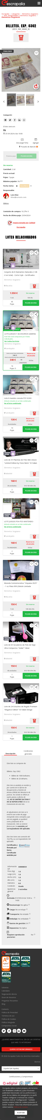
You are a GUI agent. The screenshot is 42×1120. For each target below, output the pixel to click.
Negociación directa (9, 994)
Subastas (5, 988)
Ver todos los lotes (11, 341)
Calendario (6, 991)
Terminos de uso (8, 1016)
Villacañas (8, 286)
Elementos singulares (30, 14)
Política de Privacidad (10, 1012)
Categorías (16, 14)
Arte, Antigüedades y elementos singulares (20, 15)
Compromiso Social (9, 1026)
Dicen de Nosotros (9, 997)
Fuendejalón (10, 348)
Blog (3, 1004)
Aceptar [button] (21, 1113)
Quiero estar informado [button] (21, 1049)
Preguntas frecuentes (10, 1001)
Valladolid (8, 473)
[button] (5, 120)
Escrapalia (5, 14)
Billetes (6, 203)
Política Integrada (8, 1022)
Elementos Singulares (11, 17)
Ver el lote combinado (12, 403)
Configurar (21, 1117)
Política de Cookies (9, 1019)
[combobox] (21, 1068)
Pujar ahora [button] (31, 303)
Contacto (5, 1009)
